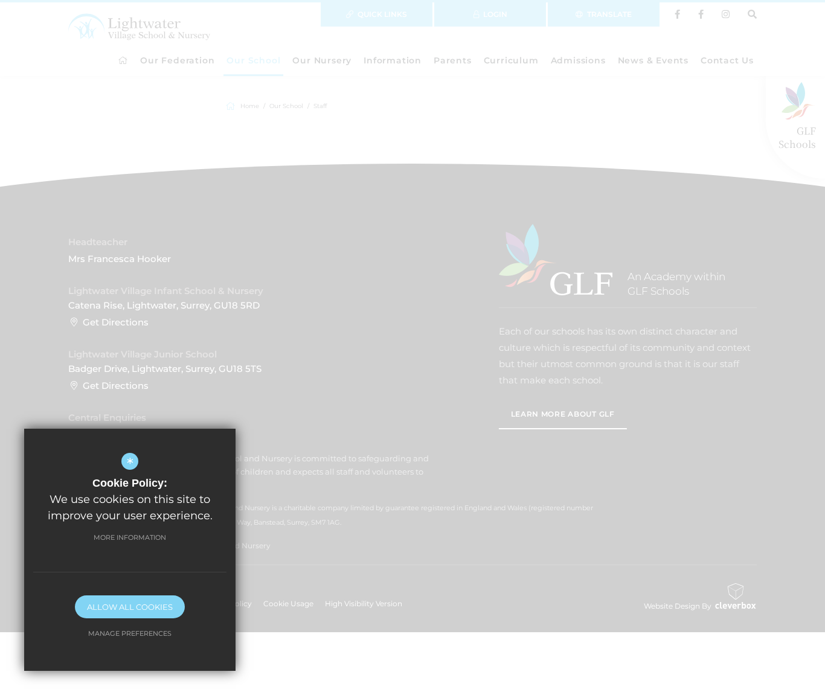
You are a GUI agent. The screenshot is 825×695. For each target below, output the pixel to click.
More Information (130, 537)
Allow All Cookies (130, 607)
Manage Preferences (130, 633)
